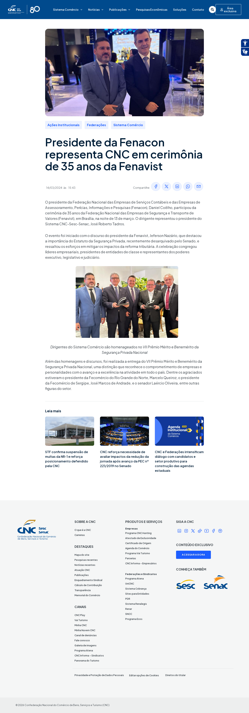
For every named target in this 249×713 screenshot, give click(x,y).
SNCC (128, 614)
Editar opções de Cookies (144, 675)
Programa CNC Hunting (138, 533)
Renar (128, 608)
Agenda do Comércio (137, 548)
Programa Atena (84, 650)
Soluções (179, 9)
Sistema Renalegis (136, 603)
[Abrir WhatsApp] (239, 703)
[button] (155, 186)
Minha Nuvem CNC (85, 630)
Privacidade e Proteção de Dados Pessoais (99, 675)
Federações (96, 125)
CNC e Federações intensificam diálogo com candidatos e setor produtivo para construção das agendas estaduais (179, 461)
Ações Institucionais (63, 125)
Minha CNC (81, 625)
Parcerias (130, 558)
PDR (127, 598)
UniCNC (129, 583)
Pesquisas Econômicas (151, 9)
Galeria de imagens (85, 645)
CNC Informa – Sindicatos (89, 655)
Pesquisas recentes (86, 559)
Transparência (83, 590)
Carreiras (80, 535)
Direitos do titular (175, 675)
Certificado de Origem (138, 543)
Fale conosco (82, 640)
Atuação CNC (82, 570)
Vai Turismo (81, 620)
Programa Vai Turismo (137, 553)
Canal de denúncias (86, 635)
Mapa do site (82, 554)
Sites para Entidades (137, 593)
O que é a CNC (83, 530)
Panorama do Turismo (87, 660)
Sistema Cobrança (135, 588)
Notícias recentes (85, 565)
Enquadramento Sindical (88, 580)
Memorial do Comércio (87, 595)
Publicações (117, 9)
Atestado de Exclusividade (140, 538)
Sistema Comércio (66, 9)
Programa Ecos (133, 619)
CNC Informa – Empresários (141, 563)
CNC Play (80, 615)
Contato (198, 9)
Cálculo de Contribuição (88, 585)
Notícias (94, 9)
